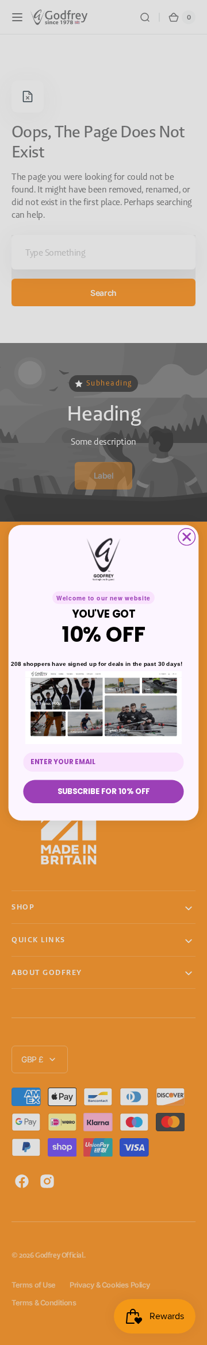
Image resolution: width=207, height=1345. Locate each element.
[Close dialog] (186, 536)
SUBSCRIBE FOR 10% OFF (103, 791)
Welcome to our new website (103, 597)
